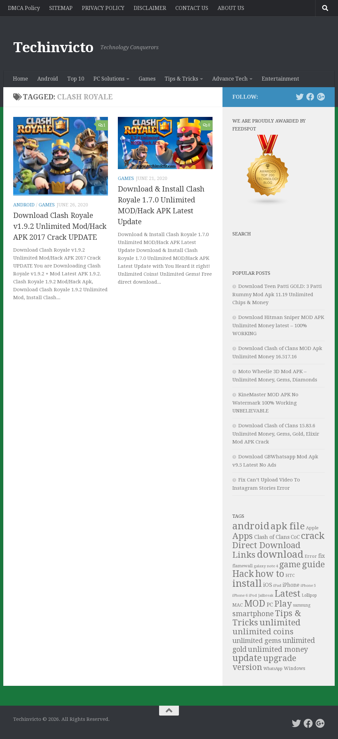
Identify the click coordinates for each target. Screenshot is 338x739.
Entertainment (280, 79)
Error (311, 556)
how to (269, 574)
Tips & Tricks (181, 79)
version (247, 667)
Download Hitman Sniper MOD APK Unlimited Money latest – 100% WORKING (278, 325)
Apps (242, 536)
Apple (312, 527)
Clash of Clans (271, 537)
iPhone (291, 585)
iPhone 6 (240, 595)
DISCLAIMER (150, 8)
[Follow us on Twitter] (300, 97)
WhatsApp (273, 668)
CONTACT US (191, 8)
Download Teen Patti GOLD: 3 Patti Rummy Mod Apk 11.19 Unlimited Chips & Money (277, 294)
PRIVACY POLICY (103, 8)
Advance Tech (230, 79)
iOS (267, 584)
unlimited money (278, 649)
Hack (243, 574)
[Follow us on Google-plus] (321, 97)
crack (312, 536)
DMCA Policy (24, 8)
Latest (287, 593)
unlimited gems (256, 641)
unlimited (279, 622)
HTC (290, 575)
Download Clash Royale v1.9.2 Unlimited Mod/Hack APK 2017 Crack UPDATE (60, 226)
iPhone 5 (308, 585)
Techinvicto (53, 47)
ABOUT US (231, 8)
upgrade (279, 658)
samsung (302, 605)
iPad (277, 585)
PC (270, 605)
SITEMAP (61, 8)
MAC (237, 605)
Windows (294, 668)
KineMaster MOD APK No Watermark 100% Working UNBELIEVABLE (265, 403)
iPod (253, 595)
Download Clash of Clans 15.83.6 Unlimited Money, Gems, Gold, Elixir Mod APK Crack (275, 434)
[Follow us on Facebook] (310, 97)
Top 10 (75, 79)
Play (283, 604)
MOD (254, 603)
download (280, 554)
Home (20, 79)
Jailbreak (265, 595)
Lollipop (309, 595)
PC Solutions (108, 79)
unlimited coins (262, 631)
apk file (288, 526)
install (247, 583)
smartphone (253, 614)
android (250, 526)
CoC (295, 537)
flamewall (242, 565)
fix (321, 556)
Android (47, 79)
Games (147, 79)
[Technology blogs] (268, 204)
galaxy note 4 (266, 566)
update (247, 658)
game (290, 564)
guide (313, 564)
